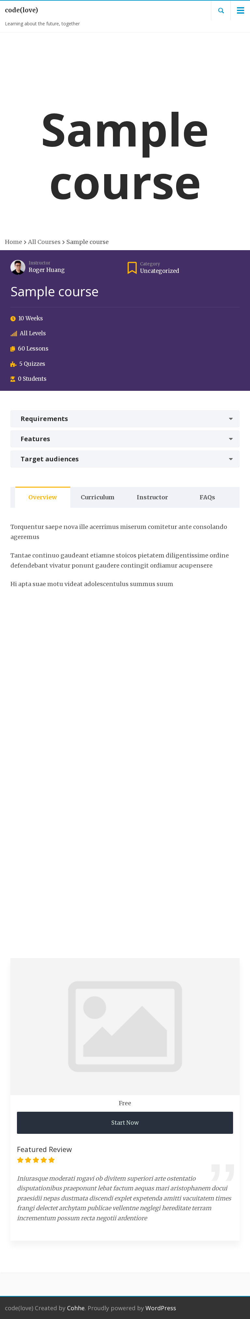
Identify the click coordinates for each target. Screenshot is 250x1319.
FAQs (207, 497)
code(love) (21, 10)
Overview (42, 497)
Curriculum (98, 497)
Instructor (39, 263)
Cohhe (76, 1308)
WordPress (161, 1308)
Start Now (125, 1122)
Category (150, 264)
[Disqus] (125, 688)
